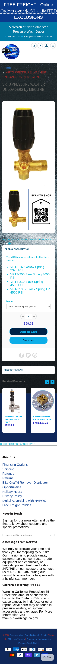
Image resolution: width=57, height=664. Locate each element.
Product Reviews (13, 370)
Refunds (8, 473)
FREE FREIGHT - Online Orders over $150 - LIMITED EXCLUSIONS (28, 11)
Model (9, 301)
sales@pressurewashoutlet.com (38, 36)
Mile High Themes (16, 639)
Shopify (44, 635)
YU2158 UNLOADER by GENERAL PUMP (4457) (14, 419)
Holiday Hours (12, 491)
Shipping (8, 469)
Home (6, 68)
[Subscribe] (51, 535)
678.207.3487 (14, 36)
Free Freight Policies (16, 505)
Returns (7, 478)
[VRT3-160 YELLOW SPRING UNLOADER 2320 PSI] (28, 146)
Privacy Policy (12, 496)
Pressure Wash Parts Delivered (24, 635)
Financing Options (15, 464)
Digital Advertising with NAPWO (24, 500)
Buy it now (28, 340)
